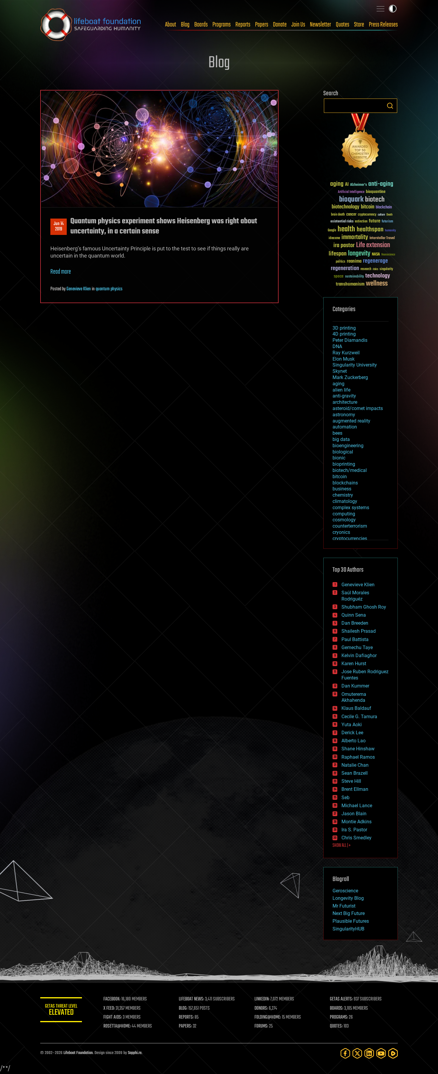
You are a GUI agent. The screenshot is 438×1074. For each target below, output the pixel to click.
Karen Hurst (353, 663)
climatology (345, 501)
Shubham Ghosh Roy (363, 607)
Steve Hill (351, 781)
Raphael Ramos (358, 757)
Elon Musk (344, 359)
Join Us (298, 24)
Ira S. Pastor (354, 830)
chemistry (343, 495)
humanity (390, 231)
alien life (341, 390)
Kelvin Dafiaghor (359, 655)
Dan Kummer (355, 686)
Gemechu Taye (357, 647)
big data (341, 439)
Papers (261, 24)
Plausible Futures (351, 921)
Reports (242, 24)
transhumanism (350, 284)
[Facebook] (345, 1053)
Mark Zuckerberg (350, 377)
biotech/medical (350, 470)
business (342, 489)
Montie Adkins (356, 821)
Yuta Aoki (351, 724)
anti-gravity (344, 396)
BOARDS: (336, 1008)
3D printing (344, 328)
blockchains (345, 483)
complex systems (351, 507)
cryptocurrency (367, 215)
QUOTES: (336, 1026)
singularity (386, 269)
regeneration (345, 268)
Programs (221, 24)
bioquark (351, 199)
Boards (201, 24)
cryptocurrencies (350, 538)
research (366, 269)
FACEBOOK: (111, 999)
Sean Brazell (354, 773)
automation (345, 427)
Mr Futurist (344, 906)
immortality (354, 237)
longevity (359, 254)
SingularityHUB (348, 929)
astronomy (344, 414)
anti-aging (380, 184)
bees (337, 433)
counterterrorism (350, 526)
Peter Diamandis (350, 340)
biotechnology (345, 207)
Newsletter (320, 24)
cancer (351, 214)
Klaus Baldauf (356, 708)
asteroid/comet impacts (358, 408)
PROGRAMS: (339, 1017)
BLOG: (183, 1008)
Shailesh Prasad (358, 631)
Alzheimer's (358, 185)
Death (389, 214)
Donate (280, 24)
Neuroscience (388, 255)
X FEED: (109, 1008)
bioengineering (348, 445)
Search (390, 106)
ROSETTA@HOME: (117, 1026)
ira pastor (344, 245)
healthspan (370, 229)
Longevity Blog (348, 898)
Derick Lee (352, 732)
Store (359, 24)
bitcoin (367, 207)
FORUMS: (261, 1026)
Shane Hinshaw (358, 749)
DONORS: (261, 1008)
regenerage (375, 261)
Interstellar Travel (382, 238)
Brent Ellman (354, 789)
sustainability (354, 277)
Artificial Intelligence (351, 192)
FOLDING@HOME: (267, 1017)
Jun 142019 (59, 226)
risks (375, 269)
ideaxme (334, 238)
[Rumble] (393, 1053)
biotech (375, 200)
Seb (345, 797)
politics (340, 262)
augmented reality (351, 421)
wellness (377, 284)
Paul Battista (355, 639)
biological (343, 452)
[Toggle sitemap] (380, 9)
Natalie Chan (355, 765)
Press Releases (383, 24)
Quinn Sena (353, 615)
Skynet (340, 371)
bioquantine (376, 191)
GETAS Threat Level (61, 1011)
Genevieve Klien (78, 289)
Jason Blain (353, 813)
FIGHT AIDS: (112, 1017)
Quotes (342, 24)
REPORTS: (186, 1017)
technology (377, 276)
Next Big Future (349, 913)
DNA (337, 346)
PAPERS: (185, 1026)
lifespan (338, 253)
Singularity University (355, 365)
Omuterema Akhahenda (353, 697)
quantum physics (109, 289)
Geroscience (345, 891)
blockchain (384, 207)
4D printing (344, 334)
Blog (185, 24)
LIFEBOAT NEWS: (191, 999)
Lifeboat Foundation (78, 1053)
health (346, 229)
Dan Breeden (354, 623)
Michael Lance (356, 805)
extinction (361, 222)
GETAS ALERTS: (341, 999)
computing (344, 514)
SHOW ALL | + (342, 845)
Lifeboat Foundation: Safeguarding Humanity (91, 24)
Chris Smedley (356, 838)
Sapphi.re (135, 1053)
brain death (338, 215)
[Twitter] (357, 1053)
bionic (339, 458)
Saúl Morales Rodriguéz (355, 596)
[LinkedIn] (369, 1053)
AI (347, 185)
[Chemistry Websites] (360, 142)
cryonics (341, 532)
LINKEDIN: (261, 999)
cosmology (344, 520)
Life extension (373, 245)
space (339, 276)
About (170, 24)
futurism (387, 222)
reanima (354, 261)
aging (337, 184)
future (374, 221)
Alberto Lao (353, 740)
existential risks (341, 221)
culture (381, 214)
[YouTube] (381, 1053)
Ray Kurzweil (346, 353)
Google (332, 231)
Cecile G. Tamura (359, 716)
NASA (376, 254)
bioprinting (344, 464)
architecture (345, 402)
